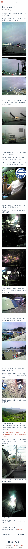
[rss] (19, 542)
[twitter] (12, 542)
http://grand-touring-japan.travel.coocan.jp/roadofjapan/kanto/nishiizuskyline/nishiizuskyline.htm (14, 434)
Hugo (13, 545)
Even (21, 545)
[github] (16, 542)
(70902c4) (20, 530)
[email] (9, 542)
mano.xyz (14, 2)
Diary (9, 10)
